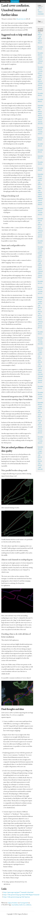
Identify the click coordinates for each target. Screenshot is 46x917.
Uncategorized (14, 1)
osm (13, 905)
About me (40, 9)
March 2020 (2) (40, 195)
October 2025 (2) (40, 58)
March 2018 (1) (40, 268)
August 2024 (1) (40, 76)
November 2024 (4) (40, 68)
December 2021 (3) (40, 145)
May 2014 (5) (40, 464)
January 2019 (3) (40, 236)
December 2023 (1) (40, 94)
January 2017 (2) (40, 327)
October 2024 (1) (40, 72)
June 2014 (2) (40, 460)
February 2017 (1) (40, 323)
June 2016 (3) (40, 361)
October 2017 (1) (40, 292)
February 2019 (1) (40, 232)
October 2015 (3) (40, 397)
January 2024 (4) (40, 88)
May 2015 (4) (40, 420)
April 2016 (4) (40, 369)
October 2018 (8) (40, 252)
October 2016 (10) (40, 343)
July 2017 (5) (40, 306)
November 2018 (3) (40, 248)
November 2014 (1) (40, 438)
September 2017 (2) (40, 298)
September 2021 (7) (40, 157)
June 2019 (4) (40, 228)
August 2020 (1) (40, 179)
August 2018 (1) (40, 256)
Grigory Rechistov (13, 903)
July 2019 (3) (40, 223)
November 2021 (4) (40, 151)
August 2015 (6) (40, 407)
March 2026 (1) (40, 42)
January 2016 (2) (40, 381)
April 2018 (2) (40, 264)
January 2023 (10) (40, 122)
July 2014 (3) (40, 456)
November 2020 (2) (40, 169)
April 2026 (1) (40, 38)
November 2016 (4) (40, 339)
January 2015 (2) (40, 432)
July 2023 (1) (40, 110)
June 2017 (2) (40, 310)
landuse (16, 905)
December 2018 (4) (40, 242)
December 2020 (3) (40, 163)
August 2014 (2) (40, 452)
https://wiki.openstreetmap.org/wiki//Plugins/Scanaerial (21, 895)
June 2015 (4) (40, 415)
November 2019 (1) (40, 209)
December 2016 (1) (40, 333)
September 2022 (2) (40, 139)
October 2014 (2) (40, 442)
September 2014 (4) (40, 448)
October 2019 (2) (40, 213)
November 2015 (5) (40, 393)
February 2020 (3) (40, 199)
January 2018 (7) (40, 276)
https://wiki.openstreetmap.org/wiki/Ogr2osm (16, 897)
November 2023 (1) (40, 100)
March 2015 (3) (40, 428)
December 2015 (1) (40, 387)
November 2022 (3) (40, 129)
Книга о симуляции (40, 13)
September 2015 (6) (40, 403)
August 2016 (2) (40, 353)
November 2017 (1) (40, 288)
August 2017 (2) (40, 302)
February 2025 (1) (40, 62)
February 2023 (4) (40, 118)
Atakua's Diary (5, 1)
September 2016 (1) (40, 349)
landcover (22, 905)
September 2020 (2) (40, 175)
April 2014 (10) (40, 468)
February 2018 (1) (40, 272)
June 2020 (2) (40, 187)
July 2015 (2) (40, 411)
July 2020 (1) (40, 183)
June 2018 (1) (40, 260)
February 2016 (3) (40, 377)
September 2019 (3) (40, 219)
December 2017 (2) (40, 282)
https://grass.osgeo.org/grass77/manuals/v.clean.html (18, 892)
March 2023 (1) (40, 114)
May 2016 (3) (40, 365)
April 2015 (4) (40, 424)
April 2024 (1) (40, 80)
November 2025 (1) (40, 54)
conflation (28, 905)
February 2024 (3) (40, 84)
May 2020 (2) (40, 191)
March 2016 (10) (40, 373)
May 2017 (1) (40, 314)
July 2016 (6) (40, 357)
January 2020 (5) (40, 203)
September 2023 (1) (40, 106)
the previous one (21, 19)
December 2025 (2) (40, 48)
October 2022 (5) (40, 133)
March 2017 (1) (40, 318)
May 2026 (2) (40, 34)
